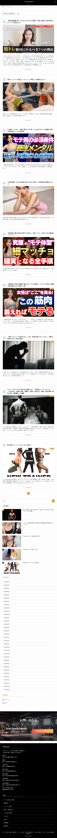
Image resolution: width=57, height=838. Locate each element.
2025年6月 (6, 627)
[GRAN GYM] (28, 1)
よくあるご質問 (8, 813)
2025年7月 (6, 624)
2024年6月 (6, 666)
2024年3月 (6, 676)
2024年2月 (6, 679)
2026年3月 (6, 598)
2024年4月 (6, 673)
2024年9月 (6, 657)
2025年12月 (7, 608)
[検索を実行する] (53, 500)
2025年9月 (6, 617)
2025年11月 (7, 611)
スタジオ (6, 816)
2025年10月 (7, 614)
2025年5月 (6, 630)
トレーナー (7, 699)
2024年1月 (6, 683)
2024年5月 (6, 670)
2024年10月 (7, 653)
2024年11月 (7, 650)
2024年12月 (7, 647)
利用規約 (6, 822)
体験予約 (6, 803)
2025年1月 (6, 644)
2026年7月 (6, 585)
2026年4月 (6, 595)
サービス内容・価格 (9, 799)
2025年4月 (6, 634)
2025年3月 (6, 637)
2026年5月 (6, 591)
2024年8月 (6, 660)
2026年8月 (6, 581)
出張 (5, 819)
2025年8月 (6, 621)
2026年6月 (6, 588)
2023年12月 (7, 686)
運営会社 (6, 826)
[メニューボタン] (55, 1)
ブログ (5, 703)
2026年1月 (6, 604)
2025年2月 (6, 640)
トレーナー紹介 (8, 806)
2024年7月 (6, 663)
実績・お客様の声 (8, 809)
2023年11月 (7, 689)
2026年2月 (6, 601)
